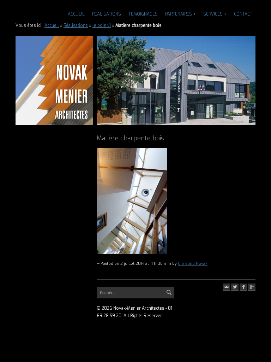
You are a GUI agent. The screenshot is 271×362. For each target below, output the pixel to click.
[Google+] (251, 287)
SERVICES (213, 14)
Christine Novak (192, 263)
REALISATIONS (106, 14)
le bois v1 (101, 25)
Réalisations (76, 25)
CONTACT (243, 14)
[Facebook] (243, 287)
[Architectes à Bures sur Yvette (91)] (54, 80)
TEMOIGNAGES (143, 14)
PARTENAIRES (178, 14)
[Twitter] (235, 287)
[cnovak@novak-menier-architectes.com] (226, 287)
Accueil (76, 14)
